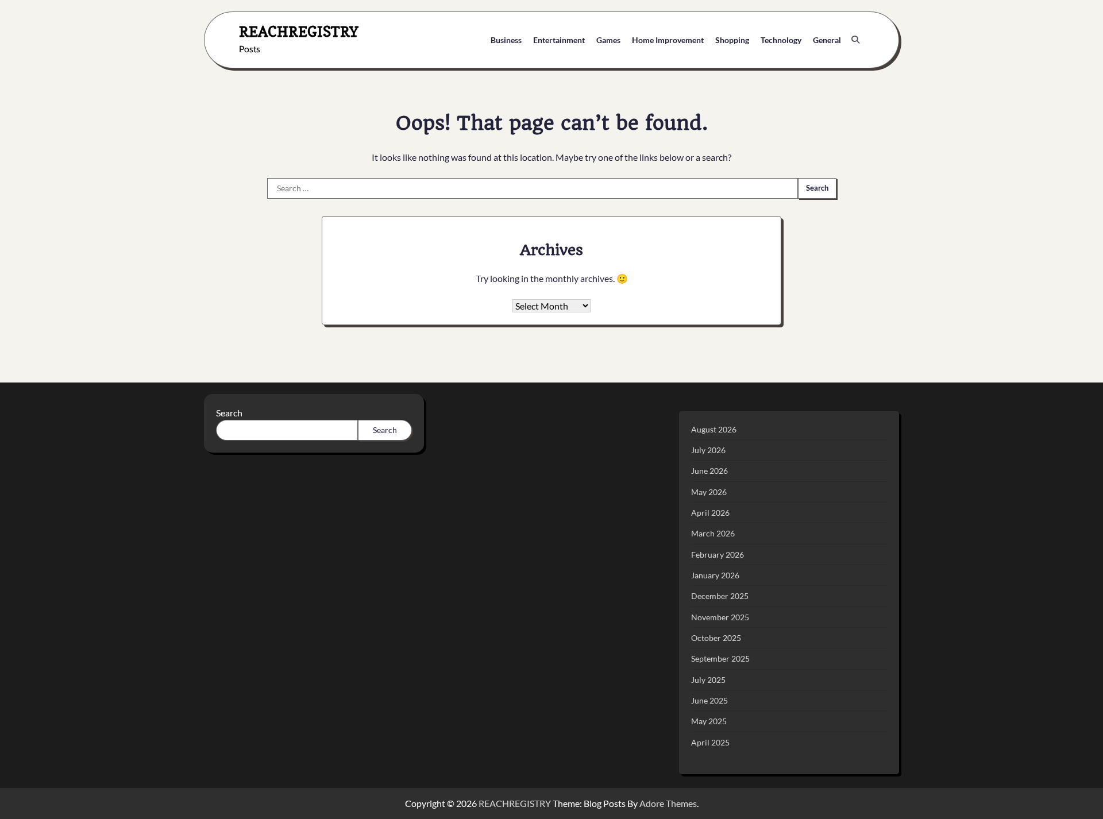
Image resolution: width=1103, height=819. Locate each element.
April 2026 (710, 512)
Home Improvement (668, 40)
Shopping (732, 40)
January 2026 (715, 575)
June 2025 (709, 700)
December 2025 (720, 596)
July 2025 (708, 680)
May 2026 (709, 492)
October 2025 (716, 638)
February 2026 (717, 554)
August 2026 (713, 429)
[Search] (855, 39)
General (827, 40)
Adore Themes (668, 803)
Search (229, 412)
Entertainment (559, 40)
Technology (781, 40)
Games (608, 40)
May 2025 (709, 721)
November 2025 (720, 617)
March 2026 (713, 533)
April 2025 (710, 742)
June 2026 (709, 471)
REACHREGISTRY (298, 31)
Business (506, 40)
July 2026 (708, 450)
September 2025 (720, 658)
